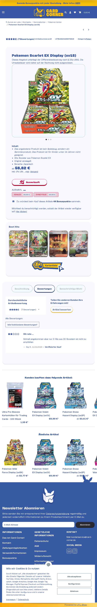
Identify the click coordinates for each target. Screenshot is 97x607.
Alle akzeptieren (74, 576)
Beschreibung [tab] (22, 288)
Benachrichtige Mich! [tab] (71, 288)
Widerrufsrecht (42, 556)
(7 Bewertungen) (26, 39)
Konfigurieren (74, 584)
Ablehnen (74, 591)
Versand (34, 171)
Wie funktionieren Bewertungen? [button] (22, 325)
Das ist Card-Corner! (13, 537)
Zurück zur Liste (14, 22)
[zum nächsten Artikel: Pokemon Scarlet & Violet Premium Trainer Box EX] (88, 29)
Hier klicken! (21, 211)
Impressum (40, 551)
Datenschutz (41, 541)
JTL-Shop (82, 604)
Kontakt (6, 542)
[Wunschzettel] (74, 12)
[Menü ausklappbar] (3, 12)
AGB (36, 545)
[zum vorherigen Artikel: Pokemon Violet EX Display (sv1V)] (83, 29)
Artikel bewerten (62, 309)
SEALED (22, 194)
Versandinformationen (14, 552)
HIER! (77, 3)
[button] (65, 12)
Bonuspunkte (9, 557)
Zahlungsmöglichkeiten (14, 547)
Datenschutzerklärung (57, 513)
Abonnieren (85, 525)
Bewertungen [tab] (44, 288)
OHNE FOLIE (46, 194)
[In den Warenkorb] (8, 35)
